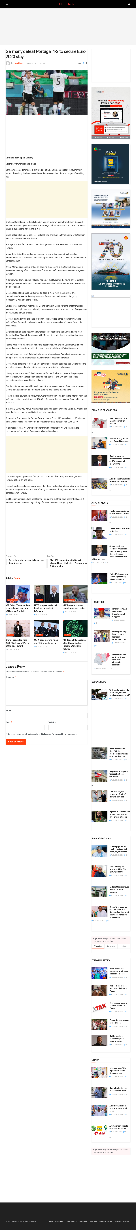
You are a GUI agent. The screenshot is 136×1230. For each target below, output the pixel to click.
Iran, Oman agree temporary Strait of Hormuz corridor (117, 794)
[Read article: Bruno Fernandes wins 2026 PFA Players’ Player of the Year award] (18, 628)
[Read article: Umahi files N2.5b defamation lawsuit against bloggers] (102, 613)
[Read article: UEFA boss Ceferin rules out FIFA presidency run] (46, 628)
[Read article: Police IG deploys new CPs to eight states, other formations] (99, 578)
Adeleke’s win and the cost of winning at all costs (118, 1108)
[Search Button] (129, 4)
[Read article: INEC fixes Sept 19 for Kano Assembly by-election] (99, 423)
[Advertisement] (68, 26)
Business (93, 1221)
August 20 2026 (101, 668)
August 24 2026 (41, 646)
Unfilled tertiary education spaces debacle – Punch (117, 1038)
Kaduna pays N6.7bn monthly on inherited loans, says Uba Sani (118, 849)
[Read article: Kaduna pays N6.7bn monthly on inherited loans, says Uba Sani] (99, 851)
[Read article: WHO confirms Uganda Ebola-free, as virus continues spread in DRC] (99, 694)
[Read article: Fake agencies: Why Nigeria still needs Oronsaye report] (99, 1072)
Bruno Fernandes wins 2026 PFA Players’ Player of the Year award (18, 643)
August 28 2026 (13, 615)
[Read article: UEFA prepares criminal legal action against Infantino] (46, 594)
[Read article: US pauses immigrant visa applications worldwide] (99, 776)
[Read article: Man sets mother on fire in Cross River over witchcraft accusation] (102, 659)
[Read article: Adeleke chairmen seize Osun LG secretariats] (99, 483)
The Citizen (18, 63)
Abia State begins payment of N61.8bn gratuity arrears (117, 869)
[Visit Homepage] (68, 4)
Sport (42, 63)
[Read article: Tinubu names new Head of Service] (99, 533)
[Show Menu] (7, 4)
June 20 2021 (32, 63)
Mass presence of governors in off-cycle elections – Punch (118, 971)
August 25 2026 (117, 444)
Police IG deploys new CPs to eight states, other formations (118, 576)
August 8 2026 (98, 562)
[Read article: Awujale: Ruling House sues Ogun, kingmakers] (99, 443)
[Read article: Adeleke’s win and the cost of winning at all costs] (99, 1110)
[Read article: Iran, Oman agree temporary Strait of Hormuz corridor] (99, 796)
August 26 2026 (13, 650)
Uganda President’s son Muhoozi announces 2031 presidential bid (119, 814)
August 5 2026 (116, 1132)
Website (52, 722)
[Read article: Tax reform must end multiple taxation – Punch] (99, 1007)
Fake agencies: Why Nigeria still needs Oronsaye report (117, 1070)
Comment (11, 677)
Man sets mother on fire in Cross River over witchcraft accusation (119, 659)
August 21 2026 (70, 652)
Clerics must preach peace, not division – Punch (118, 988)
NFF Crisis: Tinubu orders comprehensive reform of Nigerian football (18, 608)
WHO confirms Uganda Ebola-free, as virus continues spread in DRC (119, 692)
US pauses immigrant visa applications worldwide (118, 774)
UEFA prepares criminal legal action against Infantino (45, 608)
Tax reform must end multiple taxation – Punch (118, 1005)
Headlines (12, 600)
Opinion (118, 1221)
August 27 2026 (70, 612)
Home (50, 1221)
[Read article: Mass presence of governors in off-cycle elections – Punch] (99, 973)
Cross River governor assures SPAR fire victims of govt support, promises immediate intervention (119, 912)
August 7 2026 (116, 583)
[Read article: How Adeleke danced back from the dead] (99, 1092)
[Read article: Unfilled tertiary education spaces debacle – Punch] (99, 1040)
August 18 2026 (117, 485)
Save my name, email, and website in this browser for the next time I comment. (42, 734)
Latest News (70, 1221)
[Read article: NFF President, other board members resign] (75, 594)
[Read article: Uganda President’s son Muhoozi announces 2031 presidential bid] (99, 816)
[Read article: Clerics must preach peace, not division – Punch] (99, 990)
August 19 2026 (117, 535)
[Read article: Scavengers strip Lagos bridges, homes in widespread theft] (102, 636)
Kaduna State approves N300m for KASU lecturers (119, 889)
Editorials (126, 1221)
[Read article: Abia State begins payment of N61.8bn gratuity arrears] (99, 871)
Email (9, 722)
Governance (82, 1221)
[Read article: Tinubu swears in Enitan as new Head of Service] (99, 515)
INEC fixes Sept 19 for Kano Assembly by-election (118, 421)
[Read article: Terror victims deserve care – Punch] (99, 1024)
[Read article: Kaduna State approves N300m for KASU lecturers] (99, 891)
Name (9, 710)
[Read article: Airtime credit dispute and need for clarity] (99, 1130)
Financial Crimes (105, 1221)
